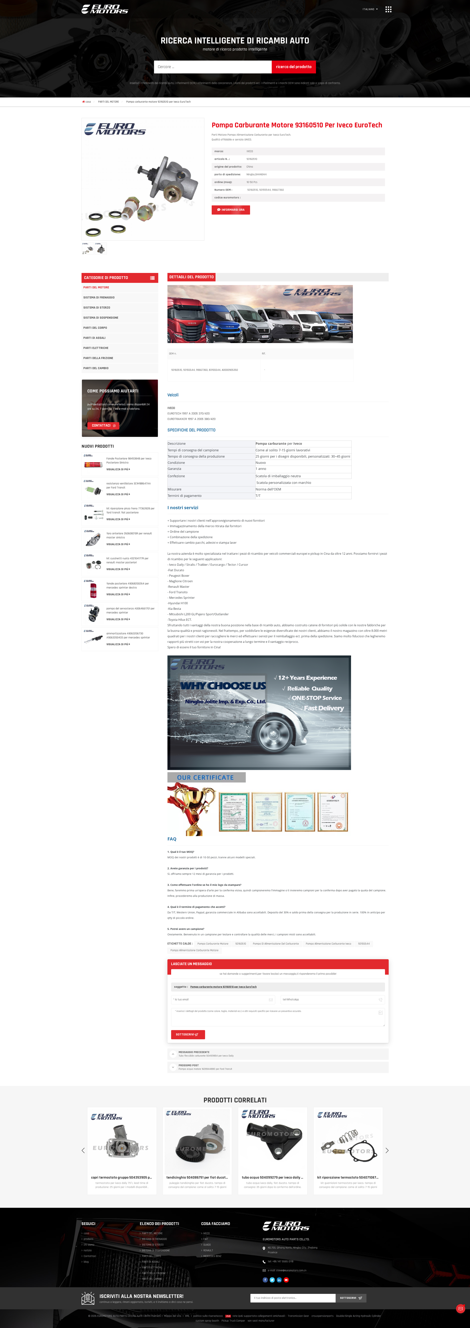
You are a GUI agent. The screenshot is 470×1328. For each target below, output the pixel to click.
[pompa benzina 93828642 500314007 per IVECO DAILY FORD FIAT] (348, 1142)
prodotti (88, 1239)
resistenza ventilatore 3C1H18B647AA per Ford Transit (128, 485)
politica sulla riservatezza (208, 1316)
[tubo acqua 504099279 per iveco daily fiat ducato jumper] (122, 1142)
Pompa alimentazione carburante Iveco (328, 944)
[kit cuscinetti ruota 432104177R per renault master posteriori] (93, 564)
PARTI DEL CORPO (95, 328)
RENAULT (208, 1250)
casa (88, 102)
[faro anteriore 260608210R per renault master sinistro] (93, 539)
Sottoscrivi (348, 1298)
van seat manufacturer (261, 1321)
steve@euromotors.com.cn (291, 1270)
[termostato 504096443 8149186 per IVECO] (273, 1142)
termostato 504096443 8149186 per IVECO (273, 1178)
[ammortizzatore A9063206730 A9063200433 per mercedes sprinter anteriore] (93, 639)
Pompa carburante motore (213, 944)
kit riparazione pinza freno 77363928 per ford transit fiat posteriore (130, 510)
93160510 (240, 944)
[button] (387, 1150)
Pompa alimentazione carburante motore (194, 950)
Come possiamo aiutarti (112, 391)
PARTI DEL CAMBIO (96, 368)
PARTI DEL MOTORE (108, 102)
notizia (88, 1250)
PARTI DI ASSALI (94, 338)
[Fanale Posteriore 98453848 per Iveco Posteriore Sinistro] (93, 464)
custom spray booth (207, 1321)
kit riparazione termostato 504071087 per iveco (197, 1178)
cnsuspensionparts (323, 1316)
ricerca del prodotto (294, 67)
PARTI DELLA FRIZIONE (98, 358)
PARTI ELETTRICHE (95, 348)
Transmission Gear (298, 1316)
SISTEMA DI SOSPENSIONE (100, 318)
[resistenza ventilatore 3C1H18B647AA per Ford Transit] (93, 489)
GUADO (207, 1245)
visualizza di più (117, 469)
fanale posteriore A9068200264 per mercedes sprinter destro (127, 585)
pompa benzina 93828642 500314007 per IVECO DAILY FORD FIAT (348, 1178)
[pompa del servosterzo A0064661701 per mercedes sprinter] (93, 614)
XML (187, 1316)
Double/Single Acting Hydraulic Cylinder (358, 1316)
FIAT (205, 1239)
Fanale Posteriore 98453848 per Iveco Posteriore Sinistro (128, 460)
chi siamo (89, 1245)
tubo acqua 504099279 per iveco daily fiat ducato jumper (122, 1178)
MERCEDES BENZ (212, 1256)
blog (86, 1262)
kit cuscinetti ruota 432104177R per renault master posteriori (127, 560)
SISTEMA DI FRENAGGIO (99, 297)
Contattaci (101, 425)
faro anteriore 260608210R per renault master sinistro (129, 535)
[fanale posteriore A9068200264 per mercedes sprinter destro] (93, 589)
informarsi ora (233, 210)
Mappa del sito (172, 1316)
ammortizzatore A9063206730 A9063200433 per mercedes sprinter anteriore (128, 636)
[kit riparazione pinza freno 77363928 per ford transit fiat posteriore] (93, 514)
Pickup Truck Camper (233, 1321)
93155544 (364, 944)
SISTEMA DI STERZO (96, 307)
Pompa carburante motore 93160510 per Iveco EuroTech (223, 987)
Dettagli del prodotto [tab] (191, 277)
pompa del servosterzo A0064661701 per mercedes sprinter (130, 610)
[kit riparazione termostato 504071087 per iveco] (197, 1142)
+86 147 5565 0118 (282, 1261)
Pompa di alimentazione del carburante (276, 944)
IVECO (206, 1233)
